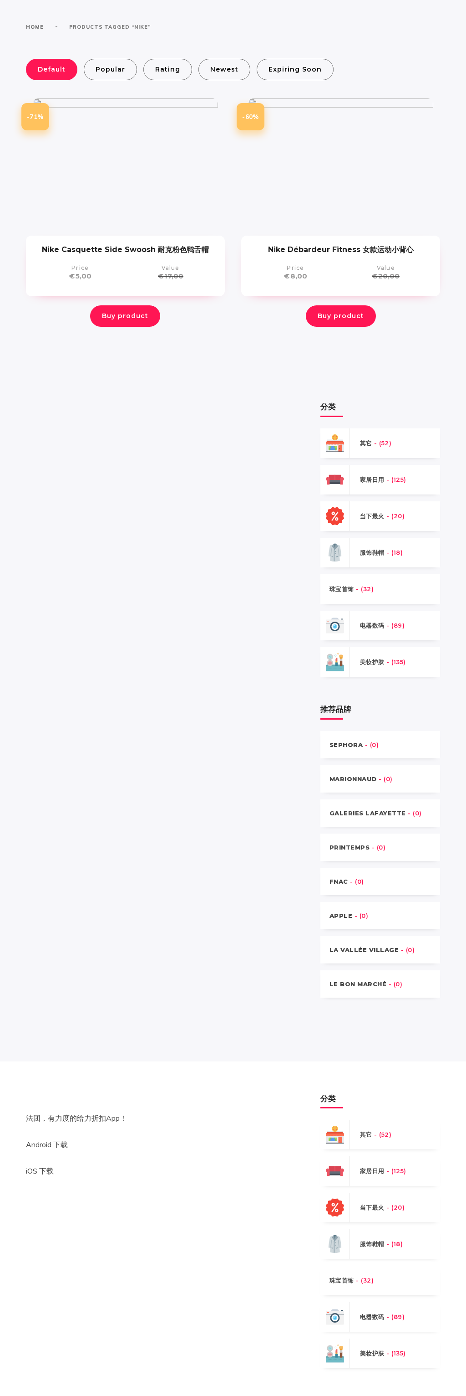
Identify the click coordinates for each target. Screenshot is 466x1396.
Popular (110, 69)
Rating (167, 69)
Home (35, 27)
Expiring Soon (295, 69)
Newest (224, 69)
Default (52, 69)
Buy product (125, 316)
